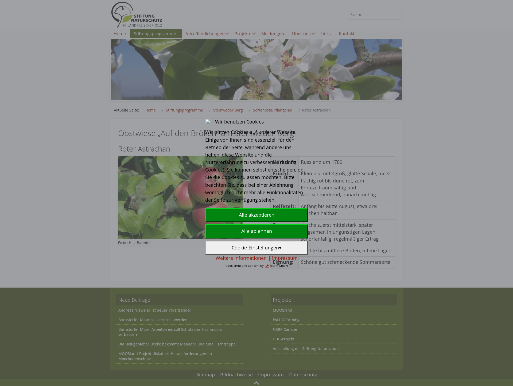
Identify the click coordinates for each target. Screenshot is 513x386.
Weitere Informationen (241, 258)
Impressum (285, 258)
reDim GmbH (279, 266)
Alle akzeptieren (256, 215)
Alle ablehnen (256, 231)
